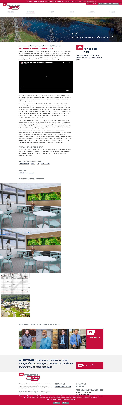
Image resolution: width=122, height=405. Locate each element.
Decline (65, 402)
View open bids (103, 3)
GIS (38, 163)
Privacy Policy (59, 399)
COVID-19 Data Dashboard (26, 173)
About (71, 12)
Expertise (30, 12)
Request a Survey (91, 3)
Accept (56, 402)
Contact (112, 12)
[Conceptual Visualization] (30, 205)
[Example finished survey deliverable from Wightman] (15, 284)
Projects (51, 12)
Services (10, 12)
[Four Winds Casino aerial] (15, 306)
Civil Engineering (24, 163)
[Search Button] (120, 4)
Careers (92, 12)
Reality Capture (45, 163)
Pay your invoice (113, 3)
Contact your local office (63, 386)
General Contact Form (83, 392)
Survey (33, 163)
